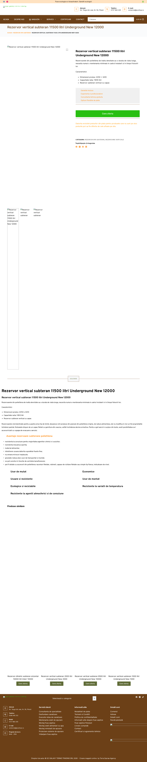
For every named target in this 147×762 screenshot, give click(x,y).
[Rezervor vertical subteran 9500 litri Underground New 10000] (90, 591)
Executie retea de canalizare (50, 717)
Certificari (66, 19)
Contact (80, 19)
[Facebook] (4, 1)
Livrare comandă (81, 726)
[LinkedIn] (86, 147)
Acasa (6, 19)
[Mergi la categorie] (94, 698)
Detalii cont (115, 717)
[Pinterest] (83, 147)
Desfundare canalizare (48, 714)
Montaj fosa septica (47, 723)
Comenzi (114, 711)
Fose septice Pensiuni (83, 723)
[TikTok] (143, 697)
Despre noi (19, 19)
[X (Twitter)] (79, 147)
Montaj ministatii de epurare (50, 728)
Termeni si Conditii (82, 714)
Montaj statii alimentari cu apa (51, 726)
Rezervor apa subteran (22, 33)
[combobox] (109, 19)
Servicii (50, 19)
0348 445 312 (13, 715)
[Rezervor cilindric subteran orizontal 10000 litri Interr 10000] (23, 591)
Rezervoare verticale (114, 139)
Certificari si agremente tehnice (87, 731)
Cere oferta (107, 113)
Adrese (113, 714)
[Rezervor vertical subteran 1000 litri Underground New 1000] (124, 591)
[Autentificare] (143, 1)
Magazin (35, 19)
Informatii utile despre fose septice (89, 720)
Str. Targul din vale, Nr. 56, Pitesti (92, 10)
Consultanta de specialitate (50, 711)
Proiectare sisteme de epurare (51, 731)
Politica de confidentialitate (86, 717)
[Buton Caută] (132, 19)
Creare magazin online (88, 758)
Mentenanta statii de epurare (50, 720)
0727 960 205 (116, 10)
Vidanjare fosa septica (48, 734)
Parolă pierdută (116, 720)
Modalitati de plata (82, 711)
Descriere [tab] (73, 378)
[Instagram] (7, 1)
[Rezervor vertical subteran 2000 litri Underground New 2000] (56, 591)
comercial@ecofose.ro (136, 10)
